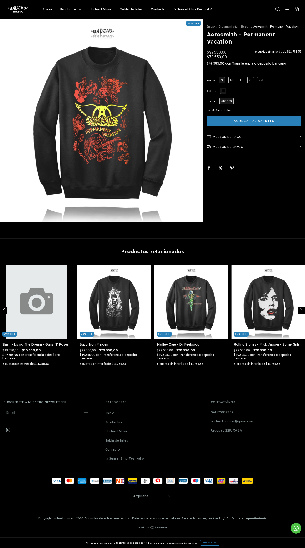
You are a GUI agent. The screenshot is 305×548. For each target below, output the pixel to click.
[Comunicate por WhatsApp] (296, 528)
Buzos (245, 26)
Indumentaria (228, 26)
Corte (211, 101)
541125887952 (222, 412)
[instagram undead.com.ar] (8, 430)
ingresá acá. (211, 518)
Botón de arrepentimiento (246, 518)
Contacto (158, 9)
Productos (68, 9)
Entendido (210, 543)
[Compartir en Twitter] (221, 168)
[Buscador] (277, 10)
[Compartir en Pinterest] (232, 168)
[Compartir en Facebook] (209, 168)
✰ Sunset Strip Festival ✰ (193, 9)
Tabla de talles (131, 9)
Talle (211, 80)
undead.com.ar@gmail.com (232, 421)
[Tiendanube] (153, 528)
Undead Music (100, 9)
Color (212, 91)
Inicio (47, 9)
